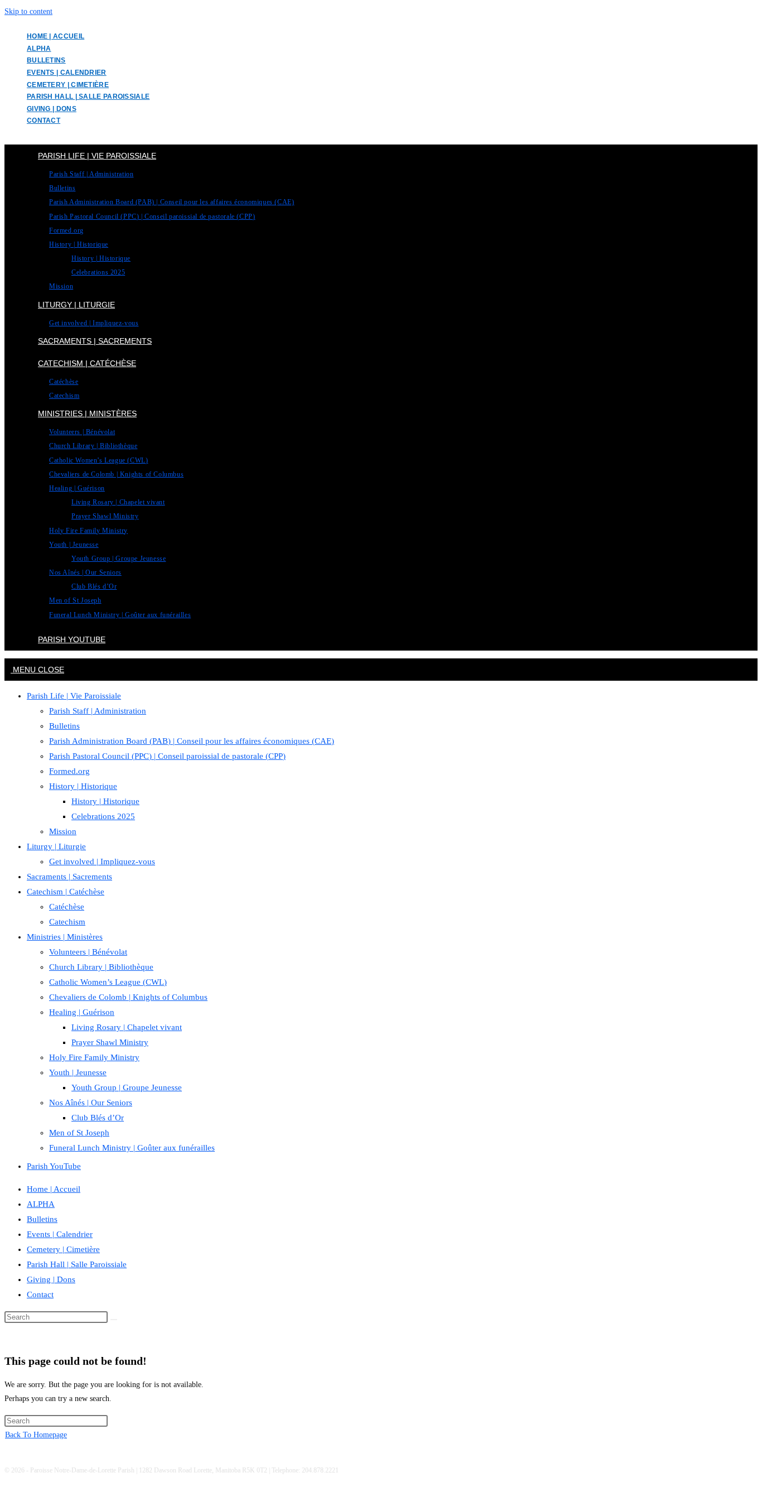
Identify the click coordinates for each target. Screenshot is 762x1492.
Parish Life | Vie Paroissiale (74, 695)
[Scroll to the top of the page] (7, 1480)
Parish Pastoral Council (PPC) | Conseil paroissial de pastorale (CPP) (167, 756)
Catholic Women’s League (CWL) (108, 982)
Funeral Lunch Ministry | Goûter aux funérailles (132, 1147)
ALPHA (39, 48)
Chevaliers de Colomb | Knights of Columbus (128, 997)
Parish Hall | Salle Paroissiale (88, 96)
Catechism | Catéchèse (65, 891)
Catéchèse (66, 906)
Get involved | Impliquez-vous (102, 861)
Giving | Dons (51, 109)
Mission (62, 831)
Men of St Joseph (79, 1132)
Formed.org (69, 771)
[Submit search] (114, 1319)
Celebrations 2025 (103, 816)
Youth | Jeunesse (78, 1072)
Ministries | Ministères (65, 936)
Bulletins (46, 60)
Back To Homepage (36, 1435)
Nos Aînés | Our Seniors (90, 1102)
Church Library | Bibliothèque (101, 966)
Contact (43, 120)
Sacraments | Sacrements (69, 876)
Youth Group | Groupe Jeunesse (126, 1087)
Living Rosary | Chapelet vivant (126, 1027)
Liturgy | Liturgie (56, 846)
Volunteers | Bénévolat (88, 951)
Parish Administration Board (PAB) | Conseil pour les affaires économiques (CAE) (191, 741)
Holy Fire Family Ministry (94, 1057)
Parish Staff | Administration (97, 710)
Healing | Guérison (81, 1012)
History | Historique (83, 786)
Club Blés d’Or (97, 1117)
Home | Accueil (55, 36)
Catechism (67, 921)
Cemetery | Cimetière (68, 85)
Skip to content (28, 11)
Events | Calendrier (67, 72)
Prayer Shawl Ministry (109, 1042)
